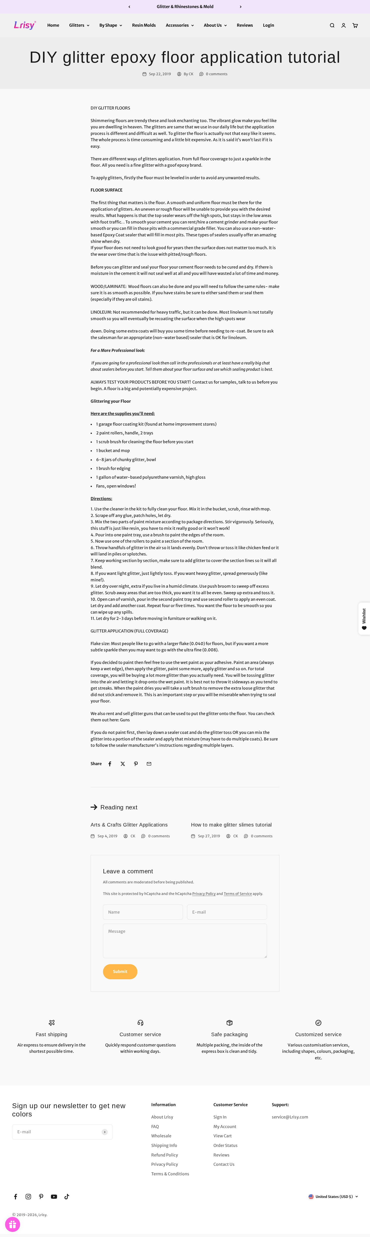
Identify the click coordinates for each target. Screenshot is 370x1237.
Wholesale (161, 1135)
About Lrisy (162, 1116)
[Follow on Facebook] (15, 1196)
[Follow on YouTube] (54, 1196)
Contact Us (224, 1164)
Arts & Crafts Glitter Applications (129, 825)
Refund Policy (164, 1154)
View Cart (222, 1135)
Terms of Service (238, 893)
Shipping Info (164, 1145)
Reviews (245, 24)
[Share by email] (149, 764)
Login (268, 24)
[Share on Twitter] (123, 764)
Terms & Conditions (170, 1173)
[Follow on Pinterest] (41, 1196)
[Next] (241, 7)
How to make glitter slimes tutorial (231, 825)
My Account (224, 1126)
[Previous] (129, 7)
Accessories (177, 24)
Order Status (225, 1145)
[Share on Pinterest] (136, 764)
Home (53, 24)
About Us (213, 24)
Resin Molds (144, 24)
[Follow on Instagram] (28, 1196)
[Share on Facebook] (110, 764)
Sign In (220, 1116)
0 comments (217, 74)
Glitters (76, 24)
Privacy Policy (204, 893)
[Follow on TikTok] (66, 1196)
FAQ (155, 1126)
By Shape (108, 24)
